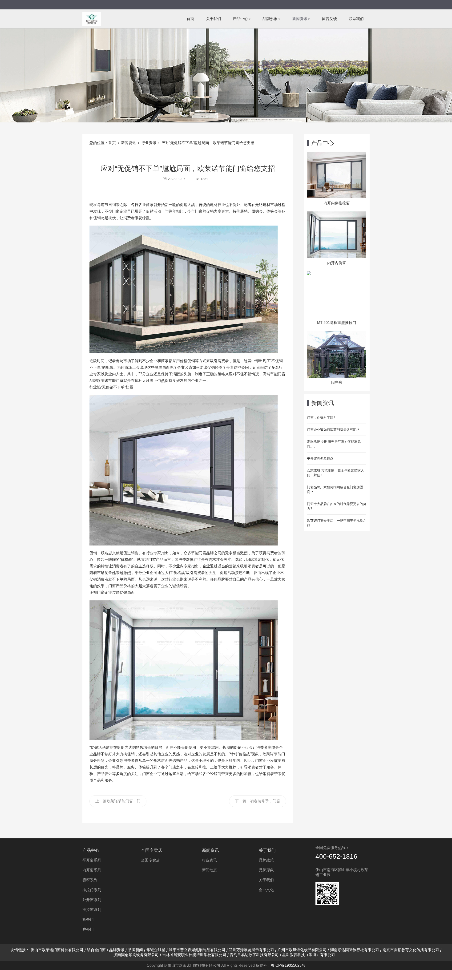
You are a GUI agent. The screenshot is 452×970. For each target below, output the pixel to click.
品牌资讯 (116, 950)
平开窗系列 (91, 860)
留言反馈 (329, 19)
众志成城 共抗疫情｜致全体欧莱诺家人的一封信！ (335, 473)
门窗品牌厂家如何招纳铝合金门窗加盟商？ (335, 489)
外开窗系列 (91, 900)
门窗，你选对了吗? (321, 418)
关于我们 (213, 19)
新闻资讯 (299, 19)
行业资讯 (148, 143)
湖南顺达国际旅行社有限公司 (354, 950)
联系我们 (356, 19)
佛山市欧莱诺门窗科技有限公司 (57, 950)
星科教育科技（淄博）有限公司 (308, 955)
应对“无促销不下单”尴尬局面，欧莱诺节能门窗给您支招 (207, 143)
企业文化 (266, 890)
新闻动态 (209, 870)
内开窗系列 (91, 870)
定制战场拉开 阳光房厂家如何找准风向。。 (334, 444)
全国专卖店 (151, 850)
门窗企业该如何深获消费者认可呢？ (333, 430)
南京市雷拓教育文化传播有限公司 (411, 950)
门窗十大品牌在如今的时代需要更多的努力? (336, 506)
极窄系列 (89, 880)
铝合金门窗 (96, 950)
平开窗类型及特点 (320, 458)
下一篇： (257, 803)
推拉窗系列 (91, 910)
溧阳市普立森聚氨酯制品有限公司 (197, 950)
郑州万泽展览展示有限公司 (251, 950)
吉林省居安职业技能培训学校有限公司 (194, 955)
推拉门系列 (91, 890)
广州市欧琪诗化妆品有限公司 (302, 950)
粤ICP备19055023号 (288, 965)
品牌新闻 (135, 950)
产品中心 (240, 19)
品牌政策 (266, 860)
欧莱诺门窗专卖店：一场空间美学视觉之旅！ (336, 523)
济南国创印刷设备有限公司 (136, 955)
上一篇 (118, 803)
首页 (190, 19)
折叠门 (88, 919)
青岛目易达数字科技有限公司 (254, 955)
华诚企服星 (155, 950)
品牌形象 (270, 19)
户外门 (88, 929)
